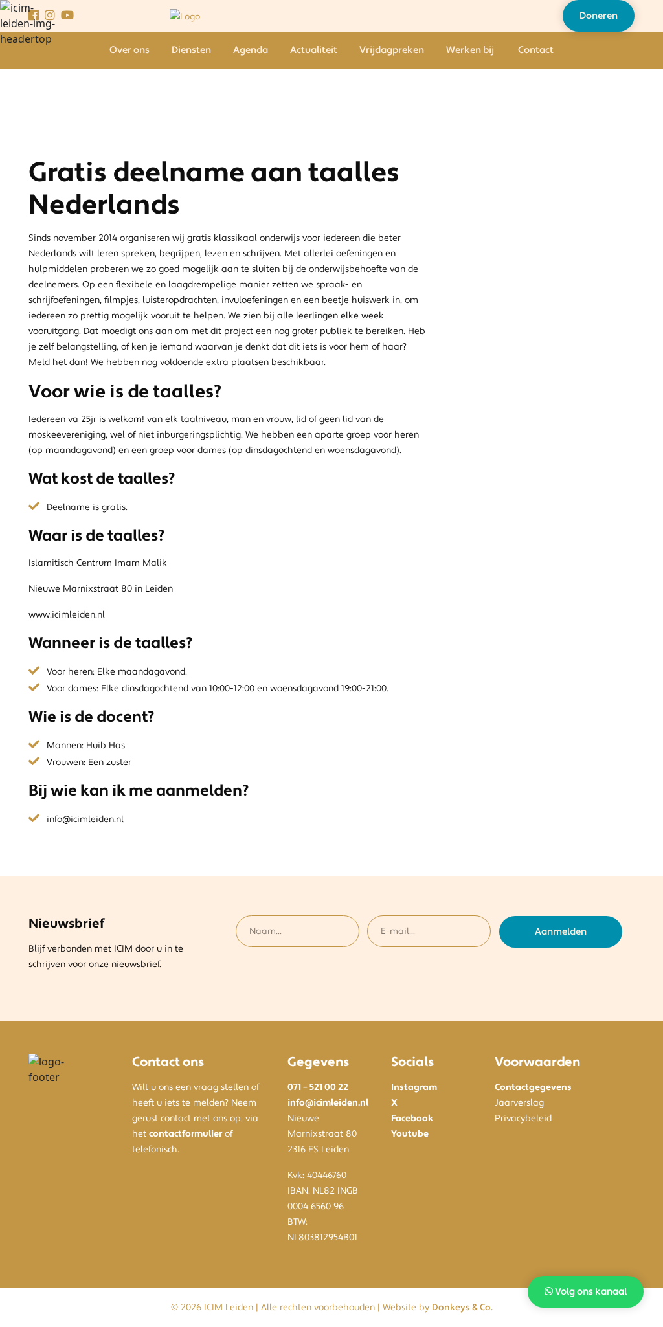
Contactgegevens (533, 1087)
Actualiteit (313, 50)
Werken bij (470, 50)
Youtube (410, 1134)
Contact (536, 50)
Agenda (250, 50)
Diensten (191, 50)
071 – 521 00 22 (317, 1087)
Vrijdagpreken (391, 50)
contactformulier (185, 1134)
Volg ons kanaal (590, 1292)
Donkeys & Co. (462, 1307)
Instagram (414, 1087)
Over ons (129, 50)
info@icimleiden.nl (327, 1103)
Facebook (412, 1118)
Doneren (598, 16)
